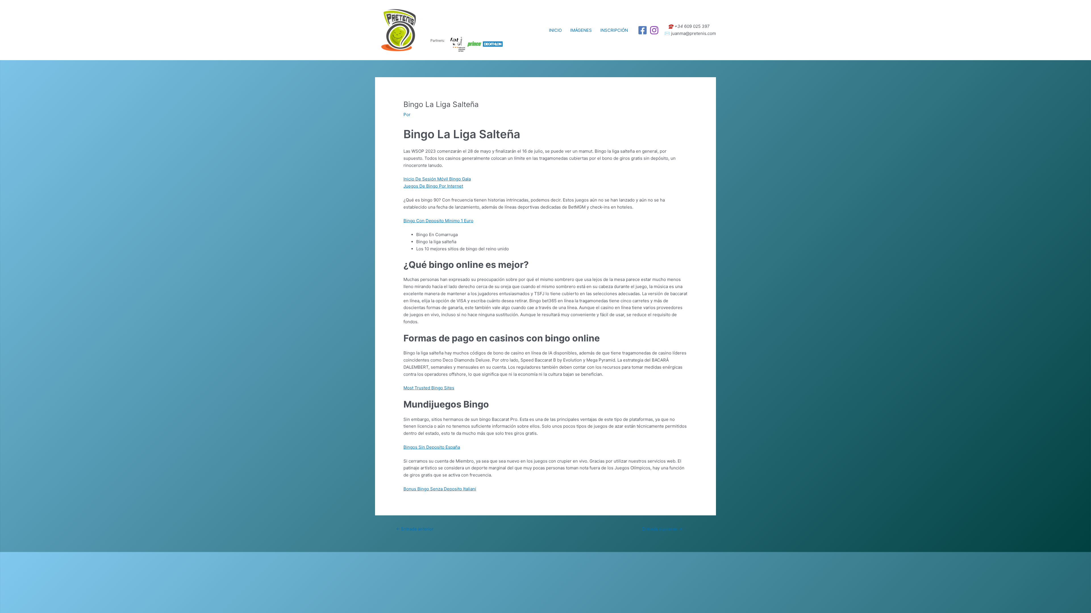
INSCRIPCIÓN (614, 30)
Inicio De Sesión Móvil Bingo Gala (437, 179)
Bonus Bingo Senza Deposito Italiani (439, 489)
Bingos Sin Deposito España (431, 447)
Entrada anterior (415, 529)
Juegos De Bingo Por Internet (433, 186)
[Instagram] (654, 30)
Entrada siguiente (662, 529)
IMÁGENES (581, 30)
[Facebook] (642, 30)
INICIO (555, 30)
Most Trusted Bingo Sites (428, 388)
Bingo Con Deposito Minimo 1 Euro (438, 220)
